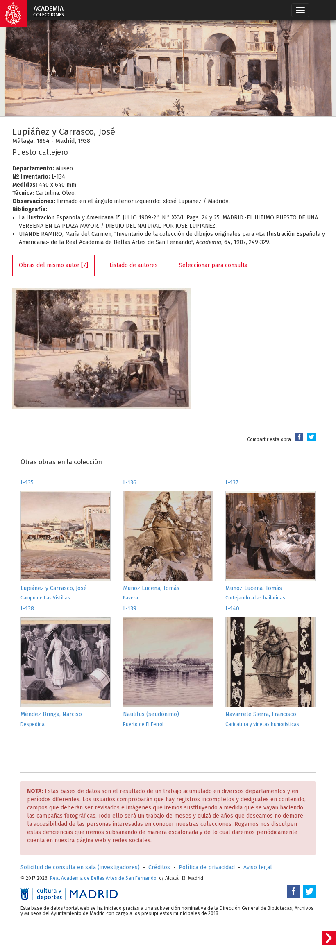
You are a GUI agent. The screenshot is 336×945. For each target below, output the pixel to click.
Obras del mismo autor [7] (53, 265)
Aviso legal (257, 867)
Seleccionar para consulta (213, 265)
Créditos (159, 867)
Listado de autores (133, 265)
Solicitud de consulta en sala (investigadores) (80, 867)
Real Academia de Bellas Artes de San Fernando (103, 878)
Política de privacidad (207, 867)
